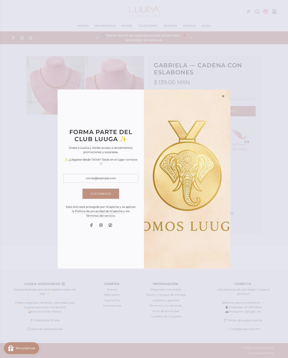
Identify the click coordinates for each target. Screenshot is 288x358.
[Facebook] (91, 225)
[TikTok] (110, 225)
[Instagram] (101, 225)
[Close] (223, 96)
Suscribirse (100, 193)
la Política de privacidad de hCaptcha (97, 211)
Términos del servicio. (101, 215)
